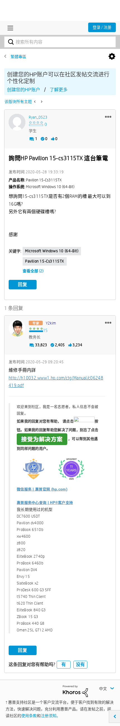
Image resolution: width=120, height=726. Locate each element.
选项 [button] (112, 56)
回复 (22, 284)
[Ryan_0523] (17, 122)
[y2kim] (17, 328)
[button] (108, 116)
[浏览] (9, 28)
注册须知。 (50, 715)
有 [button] (63, 664)
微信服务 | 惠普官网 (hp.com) (42, 489)
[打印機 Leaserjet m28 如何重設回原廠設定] (35, 101)
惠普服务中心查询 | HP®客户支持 (45, 503)
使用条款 (29, 715)
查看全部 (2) (33, 270)
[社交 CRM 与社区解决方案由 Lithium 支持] (75, 690)
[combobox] (60, 41)
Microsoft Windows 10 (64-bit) (51, 250)
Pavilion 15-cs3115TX (44, 261)
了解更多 (59, 89)
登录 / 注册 (102, 27)
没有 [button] (80, 664)
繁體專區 (18, 56)
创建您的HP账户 (23, 89)
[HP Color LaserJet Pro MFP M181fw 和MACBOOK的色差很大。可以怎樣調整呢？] (41, 101)
